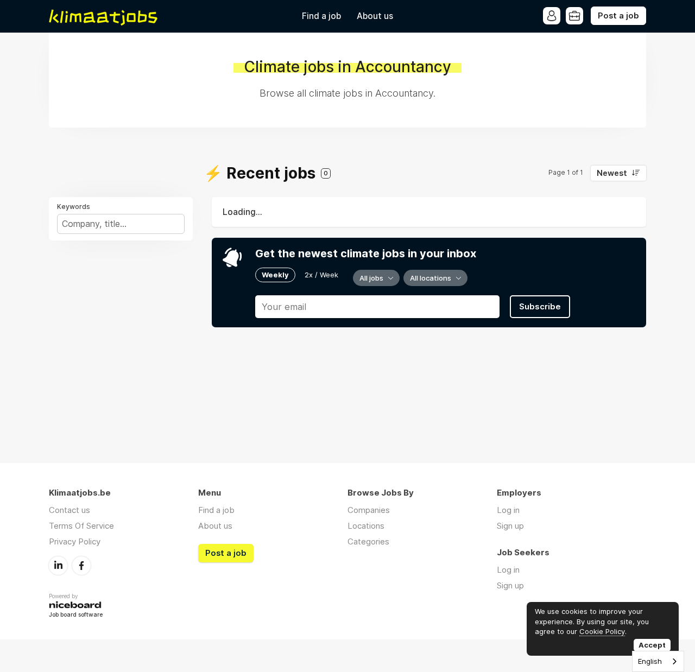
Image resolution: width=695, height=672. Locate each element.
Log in (508, 510)
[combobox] (658, 661)
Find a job (321, 16)
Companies (369, 510)
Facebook (81, 565)
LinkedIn (58, 565)
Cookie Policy (602, 631)
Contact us (69, 510)
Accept (652, 645)
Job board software (76, 615)
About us (375, 16)
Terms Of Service (81, 526)
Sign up (510, 526)
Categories (368, 541)
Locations (366, 526)
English (650, 661)
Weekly (275, 274)
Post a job (618, 16)
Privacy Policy (74, 541)
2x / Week (321, 274)
